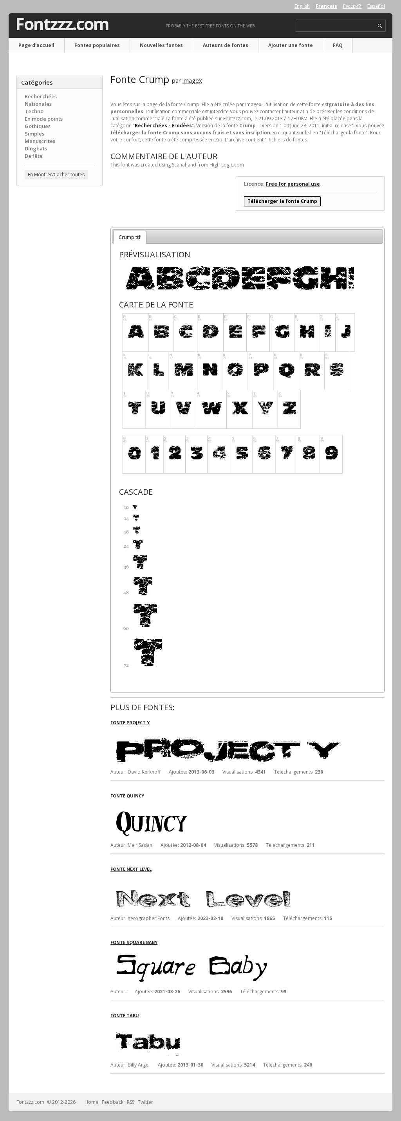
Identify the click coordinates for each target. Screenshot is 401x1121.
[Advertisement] (59, 317)
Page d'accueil (36, 45)
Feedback (112, 1102)
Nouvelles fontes (161, 45)
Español (376, 6)
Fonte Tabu (124, 1015)
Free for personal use (293, 184)
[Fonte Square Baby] (227, 952)
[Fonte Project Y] (227, 732)
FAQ (338, 45)
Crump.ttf (130, 236)
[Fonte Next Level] (227, 879)
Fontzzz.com (62, 24)
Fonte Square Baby (133, 942)
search (380, 26)
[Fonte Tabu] (227, 1025)
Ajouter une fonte (290, 45)
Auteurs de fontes (225, 45)
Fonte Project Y (130, 722)
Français (326, 6)
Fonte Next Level (131, 869)
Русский (352, 6)
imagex (192, 80)
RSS (130, 1102)
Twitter (145, 1102)
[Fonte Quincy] (227, 806)
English (302, 6)
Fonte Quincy (127, 796)
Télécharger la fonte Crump (282, 201)
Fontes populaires (97, 45)
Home (91, 1102)
